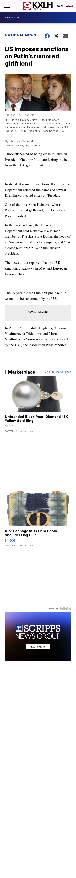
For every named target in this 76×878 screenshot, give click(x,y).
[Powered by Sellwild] (65, 608)
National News (20, 35)
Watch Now (64, 6)
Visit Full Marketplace (58, 372)
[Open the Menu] (7, 6)
